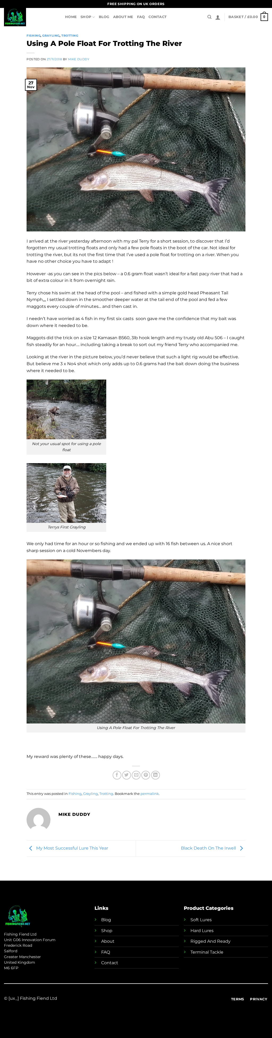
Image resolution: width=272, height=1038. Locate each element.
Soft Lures (201, 919)
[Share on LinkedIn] (155, 775)
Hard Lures (202, 930)
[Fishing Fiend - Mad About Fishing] (30, 17)
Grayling (50, 35)
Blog (104, 17)
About (107, 941)
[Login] (217, 17)
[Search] (209, 17)
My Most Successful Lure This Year (71, 848)
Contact (157, 17)
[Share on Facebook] (117, 775)
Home (71, 17)
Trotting (69, 35)
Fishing (33, 35)
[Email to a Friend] (136, 775)
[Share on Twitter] (126, 775)
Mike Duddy (79, 59)
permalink (150, 794)
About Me (123, 17)
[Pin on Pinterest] (145, 775)
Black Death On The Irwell (209, 848)
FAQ (141, 17)
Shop (85, 17)
